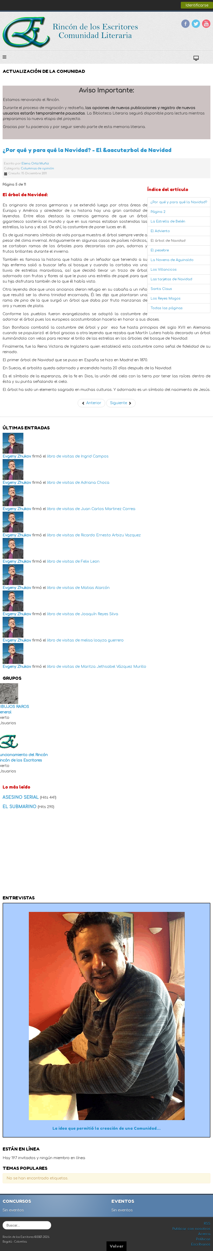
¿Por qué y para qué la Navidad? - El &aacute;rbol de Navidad (87, 150)
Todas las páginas (167, 308)
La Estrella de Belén (168, 221)
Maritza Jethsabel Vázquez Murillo (113, 667)
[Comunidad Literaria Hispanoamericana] (71, 32)
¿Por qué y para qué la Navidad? (179, 202)
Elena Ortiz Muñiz (35, 163)
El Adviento (160, 231)
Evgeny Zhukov (17, 456)
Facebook (185, 24)
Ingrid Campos (95, 456)
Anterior (93, 403)
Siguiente (119, 403)
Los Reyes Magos (166, 298)
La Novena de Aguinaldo (172, 260)
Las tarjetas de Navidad (171, 279)
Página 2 (158, 212)
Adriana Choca (95, 483)
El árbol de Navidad (168, 241)
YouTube (206, 24)
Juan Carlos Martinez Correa (108, 509)
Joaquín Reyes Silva (99, 614)
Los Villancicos (164, 269)
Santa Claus (161, 289)
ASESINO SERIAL (21, 797)
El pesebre (160, 250)
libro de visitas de (63, 456)
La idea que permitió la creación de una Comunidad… (106, 1128)
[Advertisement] (106, 853)
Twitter (196, 24)
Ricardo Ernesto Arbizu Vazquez (111, 535)
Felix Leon (90, 561)
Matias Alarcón (95, 588)
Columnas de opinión (37, 168)
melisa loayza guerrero (102, 640)
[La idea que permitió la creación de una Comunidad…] (106, 1016)
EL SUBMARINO (20, 806)
